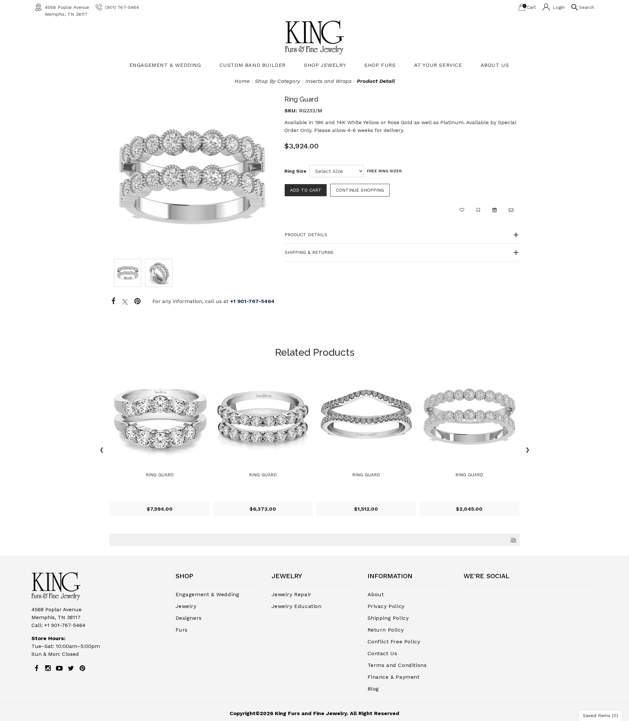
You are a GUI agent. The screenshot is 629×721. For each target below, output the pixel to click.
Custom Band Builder (252, 65)
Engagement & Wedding (165, 65)
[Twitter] (125, 301)
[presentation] (101, 451)
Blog (373, 689)
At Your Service (438, 65)
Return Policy (386, 630)
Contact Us (382, 653)
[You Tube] (59, 668)
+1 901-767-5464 (252, 301)
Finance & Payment (394, 677)
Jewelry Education (297, 606)
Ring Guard (160, 474)
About (376, 594)
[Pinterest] (82, 668)
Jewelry (186, 606)
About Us (495, 65)
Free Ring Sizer (384, 171)
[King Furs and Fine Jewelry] (314, 37)
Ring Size (295, 171)
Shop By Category (277, 81)
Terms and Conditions (397, 665)
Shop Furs (379, 65)
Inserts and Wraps (328, 81)
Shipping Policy (388, 618)
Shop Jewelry (325, 65)
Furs (182, 630)
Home (242, 81)
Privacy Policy (386, 606)
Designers (189, 618)
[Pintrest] (137, 301)
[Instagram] (48, 668)
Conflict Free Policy (394, 641)
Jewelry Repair (292, 594)
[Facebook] (113, 301)
